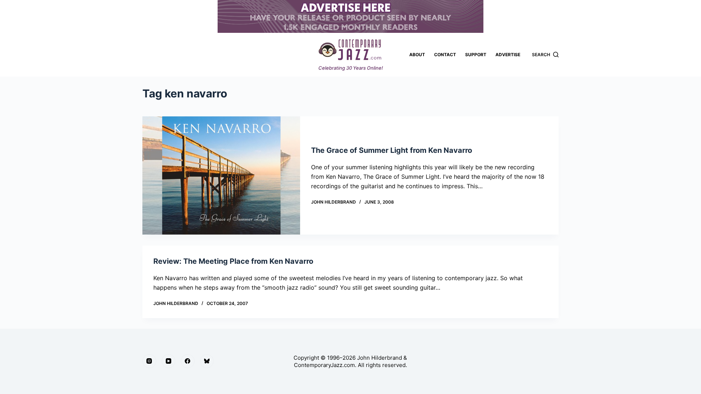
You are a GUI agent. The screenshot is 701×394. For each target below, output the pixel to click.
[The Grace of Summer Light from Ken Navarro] (221, 175)
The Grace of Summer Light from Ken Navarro (391, 150)
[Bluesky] (207, 361)
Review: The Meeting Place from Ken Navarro (233, 261)
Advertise (507, 54)
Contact (445, 54)
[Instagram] (149, 361)
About (417, 54)
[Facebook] (188, 361)
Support (475, 54)
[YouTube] (169, 361)
